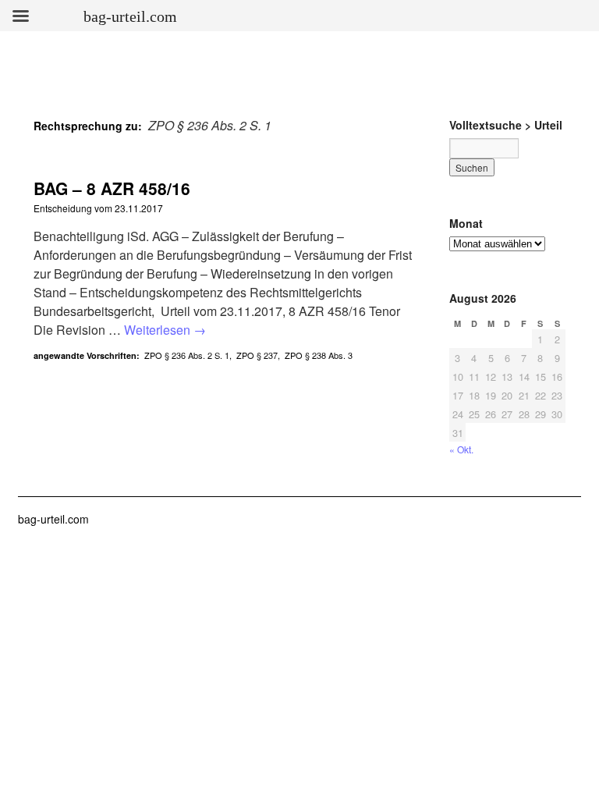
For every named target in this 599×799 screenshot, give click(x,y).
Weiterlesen (165, 330)
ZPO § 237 (257, 355)
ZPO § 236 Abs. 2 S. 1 (186, 355)
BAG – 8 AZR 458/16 (112, 188)
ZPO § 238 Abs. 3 (319, 355)
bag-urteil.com (53, 519)
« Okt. (461, 449)
